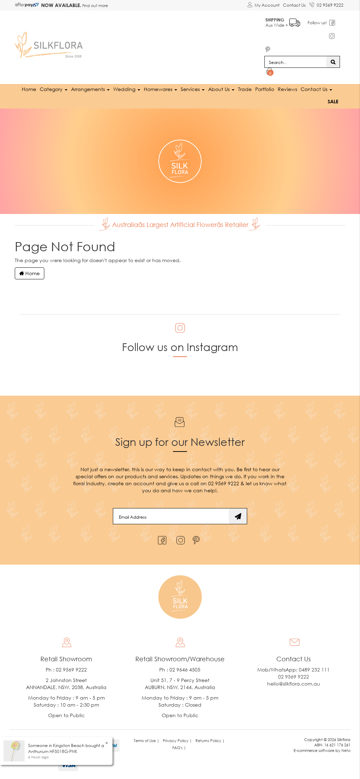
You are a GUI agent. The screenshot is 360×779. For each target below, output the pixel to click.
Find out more (94, 5)
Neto (346, 750)
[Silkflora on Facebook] (161, 538)
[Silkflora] (50, 43)
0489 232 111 (314, 670)
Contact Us (294, 5)
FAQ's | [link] (179, 747)
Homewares (159, 89)
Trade (245, 89)
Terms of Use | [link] (146, 740)
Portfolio (264, 89)
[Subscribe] (238, 516)
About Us (219, 89)
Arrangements (88, 89)
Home (29, 89)
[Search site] (333, 62)
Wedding (125, 89)
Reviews (287, 89)
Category (52, 89)
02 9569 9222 (330, 5)
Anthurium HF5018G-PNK (52, 751)
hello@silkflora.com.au (293, 684)
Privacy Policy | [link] (177, 740)
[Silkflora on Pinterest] (197, 538)
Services (191, 89)
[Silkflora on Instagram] (179, 538)
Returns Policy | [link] (210, 740)
